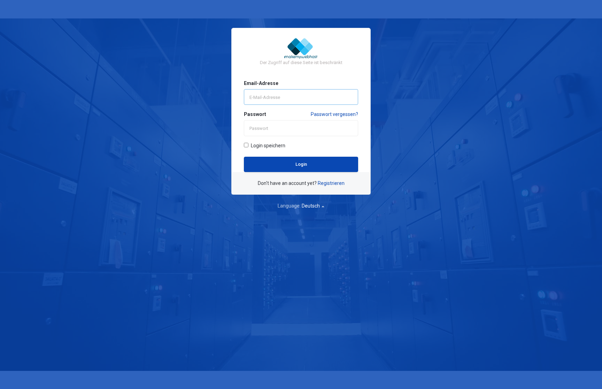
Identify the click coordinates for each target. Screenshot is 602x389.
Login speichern (268, 145)
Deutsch (311, 206)
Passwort (255, 114)
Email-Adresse (261, 83)
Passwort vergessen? (334, 114)
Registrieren (331, 183)
